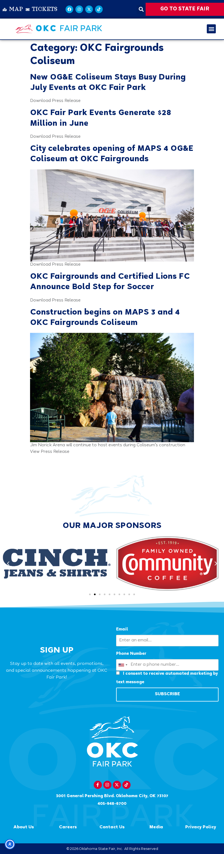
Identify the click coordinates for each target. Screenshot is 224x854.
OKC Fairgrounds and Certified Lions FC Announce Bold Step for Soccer (110, 282)
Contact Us (112, 827)
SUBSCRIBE (167, 694)
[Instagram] (79, 9)
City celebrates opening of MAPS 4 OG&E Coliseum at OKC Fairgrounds (111, 154)
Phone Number (131, 654)
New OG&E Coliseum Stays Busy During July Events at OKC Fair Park (108, 82)
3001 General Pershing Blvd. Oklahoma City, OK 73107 (112, 796)
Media (156, 827)
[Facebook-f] (98, 785)
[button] (141, 9)
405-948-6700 (112, 804)
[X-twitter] (89, 9)
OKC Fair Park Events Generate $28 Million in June (100, 118)
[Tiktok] (99, 9)
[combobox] (122, 664)
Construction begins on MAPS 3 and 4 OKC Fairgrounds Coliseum (105, 317)
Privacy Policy (200, 827)
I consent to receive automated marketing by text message (167, 678)
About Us (23, 827)
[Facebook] (69, 9)
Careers (68, 827)
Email (122, 629)
